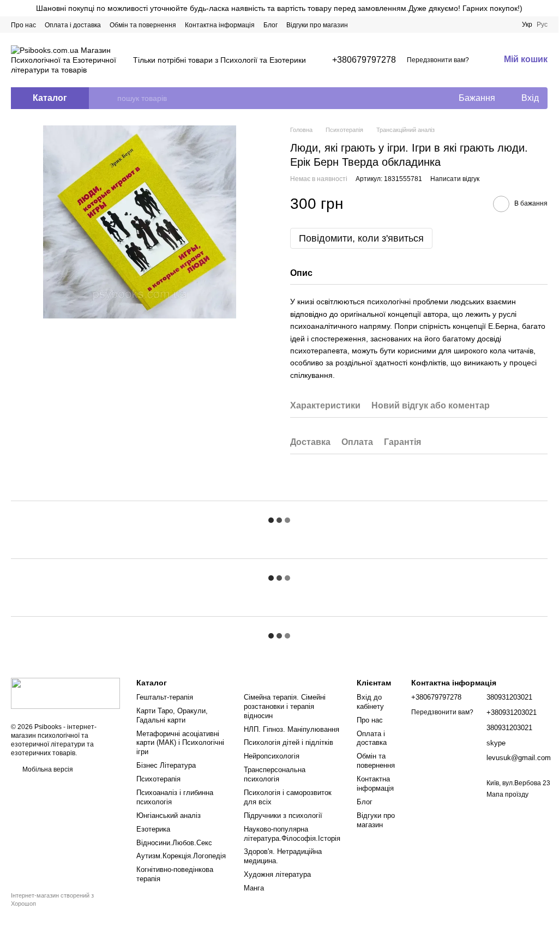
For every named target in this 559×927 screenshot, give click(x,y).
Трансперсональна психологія (274, 774)
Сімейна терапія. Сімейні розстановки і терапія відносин (285, 706)
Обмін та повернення (143, 25)
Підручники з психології (283, 815)
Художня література (277, 874)
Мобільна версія (47, 769)
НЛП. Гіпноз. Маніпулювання (291, 729)
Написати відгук (454, 179)
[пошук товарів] (108, 98)
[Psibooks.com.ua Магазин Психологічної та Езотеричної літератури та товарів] (65, 692)
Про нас (23, 25)
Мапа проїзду (507, 794)
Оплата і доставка (73, 25)
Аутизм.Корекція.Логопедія (181, 856)
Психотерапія (158, 779)
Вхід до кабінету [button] (370, 702)
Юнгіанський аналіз (168, 815)
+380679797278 (364, 60)
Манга (254, 888)
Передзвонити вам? (438, 60)
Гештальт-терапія (164, 697)
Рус (542, 24)
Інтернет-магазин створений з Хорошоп (52, 899)
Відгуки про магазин (317, 25)
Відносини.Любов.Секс (174, 843)
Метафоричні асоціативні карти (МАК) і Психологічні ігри (180, 743)
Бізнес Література (166, 765)
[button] (549, 8)
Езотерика (153, 829)
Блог (270, 25)
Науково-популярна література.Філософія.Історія (292, 833)
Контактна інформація (220, 25)
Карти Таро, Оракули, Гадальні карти (172, 715)
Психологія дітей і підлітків (288, 742)
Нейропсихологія (271, 756)
